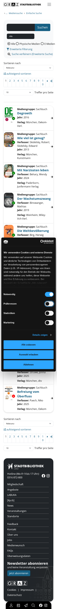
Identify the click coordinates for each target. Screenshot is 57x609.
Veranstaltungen (16, 511)
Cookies (11, 589)
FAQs (10, 550)
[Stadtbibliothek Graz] (22, 4)
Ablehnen (28, 364)
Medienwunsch (16, 545)
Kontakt (11, 529)
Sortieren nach (12, 63)
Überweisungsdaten (18, 556)
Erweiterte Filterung (20, 49)
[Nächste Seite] (47, 82)
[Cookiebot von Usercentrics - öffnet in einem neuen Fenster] (41, 242)
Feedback (12, 524)
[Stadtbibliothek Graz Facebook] (40, 605)
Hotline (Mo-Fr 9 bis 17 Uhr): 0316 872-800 (23, 475)
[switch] (49, 303)
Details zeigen (40, 335)
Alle (13, 44)
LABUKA (11, 495)
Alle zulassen (28, 344)
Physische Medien (29, 44)
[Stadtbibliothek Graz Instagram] (45, 605)
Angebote (12, 489)
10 (42, 82)
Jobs (9, 540)
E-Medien (49, 44)
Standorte (13, 516)
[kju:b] (10, 500)
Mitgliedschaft (15, 484)
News (10, 505)
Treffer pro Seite (44, 92)
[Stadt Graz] (28, 583)
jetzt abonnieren (18, 573)
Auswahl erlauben (28, 354)
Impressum (27, 589)
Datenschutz (14, 595)
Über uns (12, 534)
